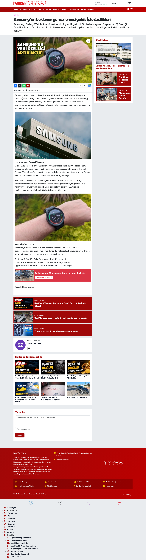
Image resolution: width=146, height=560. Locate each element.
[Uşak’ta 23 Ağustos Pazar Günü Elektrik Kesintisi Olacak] (27, 367)
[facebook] (31, 503)
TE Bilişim (129, 495)
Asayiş (32, 9)
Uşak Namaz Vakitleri (84, 482)
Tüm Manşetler (52, 486)
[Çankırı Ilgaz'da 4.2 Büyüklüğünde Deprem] (53, 389)
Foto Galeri (12, 513)
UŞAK (15, 9)
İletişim (10, 532)
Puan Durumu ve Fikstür (26, 486)
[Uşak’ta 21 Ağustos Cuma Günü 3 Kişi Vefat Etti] (53, 367)
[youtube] (119, 503)
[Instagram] (113, 463)
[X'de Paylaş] (19, 86)
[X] (109, 463)
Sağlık (48, 9)
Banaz (20, 494)
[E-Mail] (29, 348)
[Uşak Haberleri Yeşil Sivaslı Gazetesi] (29, 3)
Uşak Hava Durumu (54, 482)
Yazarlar (11, 519)
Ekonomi (40, 9)
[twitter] (60, 503)
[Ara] (128, 9)
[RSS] (121, 463)
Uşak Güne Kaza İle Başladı (77, 397)
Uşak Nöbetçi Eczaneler (26, 482)
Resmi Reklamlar (88, 9)
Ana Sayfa (11, 508)
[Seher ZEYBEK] (20, 345)
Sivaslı (38, 494)
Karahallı (32, 494)
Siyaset (63, 9)
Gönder (20, 435)
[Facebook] (105, 463)
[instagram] (89, 503)
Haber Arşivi (110, 486)
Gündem (23, 9)
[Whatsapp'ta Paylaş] (24, 86)
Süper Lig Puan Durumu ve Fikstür (25, 549)
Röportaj (11, 521)
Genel (16, 15)
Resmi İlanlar (74, 9)
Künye (10, 529)
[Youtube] (117, 463)
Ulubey (43, 494)
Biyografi (11, 524)
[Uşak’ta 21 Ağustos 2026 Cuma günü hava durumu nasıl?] (27, 389)
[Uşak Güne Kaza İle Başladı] (78, 389)
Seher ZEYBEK (20, 90)
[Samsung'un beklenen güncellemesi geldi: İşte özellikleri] (52, 60)
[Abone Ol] (89, 86)
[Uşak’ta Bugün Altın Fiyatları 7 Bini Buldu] (78, 367)
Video (10, 516)
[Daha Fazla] (28, 86)
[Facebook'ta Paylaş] (15, 86)
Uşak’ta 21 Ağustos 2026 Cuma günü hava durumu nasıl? (25, 399)
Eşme (26, 494)
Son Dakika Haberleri (83, 486)
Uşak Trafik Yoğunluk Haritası (115, 482)
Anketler (11, 527)
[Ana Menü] (131, 9)
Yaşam (56, 9)
